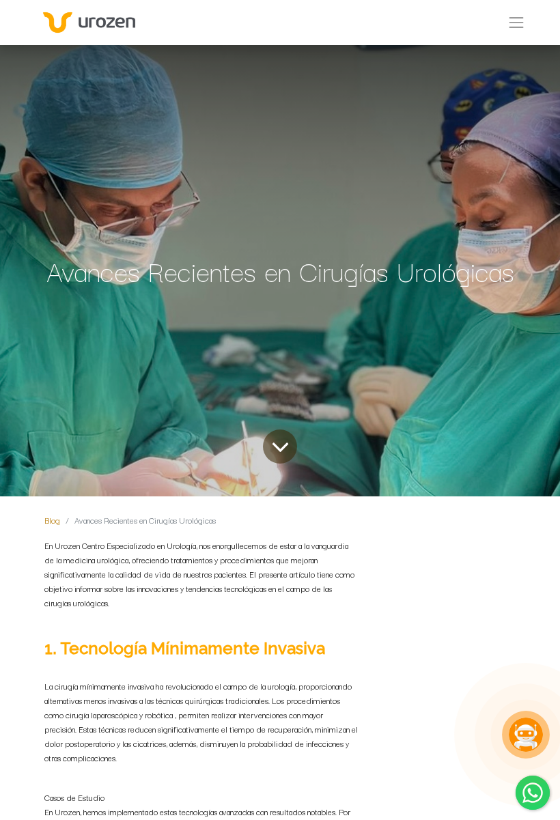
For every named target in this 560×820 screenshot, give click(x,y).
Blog (52, 519)
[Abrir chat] (526, 735)
